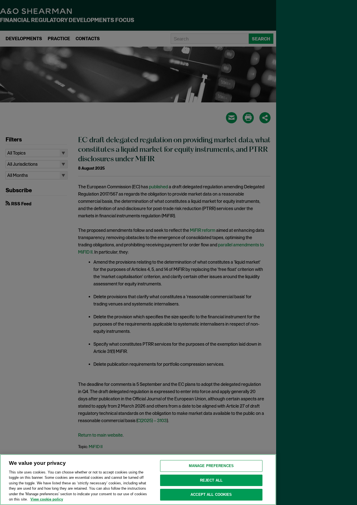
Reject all (211, 480)
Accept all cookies (211, 494)
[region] (138, 479)
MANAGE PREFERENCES (211, 466)
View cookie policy (46, 499)
